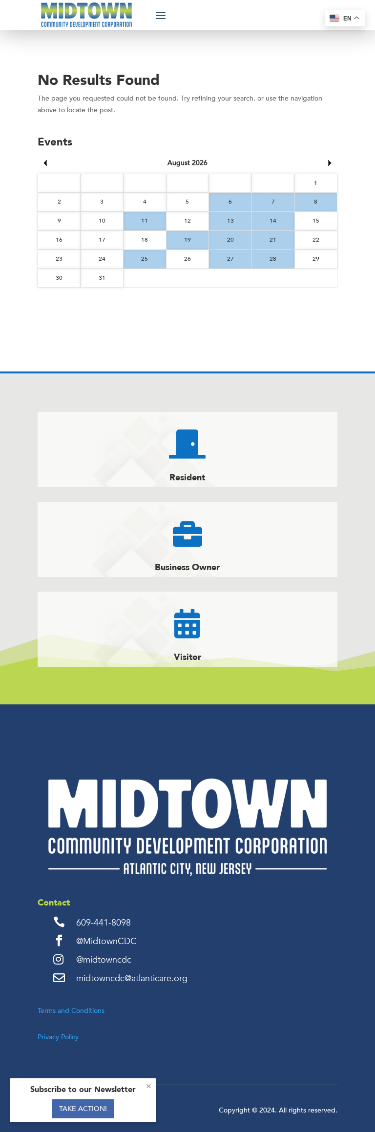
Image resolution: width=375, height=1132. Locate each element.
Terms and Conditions (71, 1010)
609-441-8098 (103, 923)
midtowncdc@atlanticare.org (132, 978)
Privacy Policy (58, 1037)
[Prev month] (45, 163)
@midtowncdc (103, 960)
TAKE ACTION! (83, 1108)
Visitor (187, 657)
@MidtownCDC (106, 941)
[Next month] (329, 163)
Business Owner (187, 567)
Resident (187, 478)
